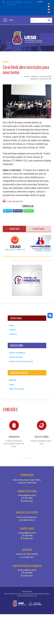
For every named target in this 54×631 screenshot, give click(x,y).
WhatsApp (29, 211)
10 (36, 260)
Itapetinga (12, 380)
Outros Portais (38, 228)
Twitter (8, 211)
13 (44, 260)
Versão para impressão (14, 201)
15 (50, 260)
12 (42, 260)
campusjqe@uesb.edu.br (27, 533)
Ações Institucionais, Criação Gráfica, (27, 480)
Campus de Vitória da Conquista (21, 361)
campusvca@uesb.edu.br (27, 570)
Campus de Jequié (16, 357)
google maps (28, 501)
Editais (11, 325)
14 (47, 260)
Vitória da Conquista (16, 389)
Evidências (13, 334)
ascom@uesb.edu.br (27, 520)
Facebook (18, 211)
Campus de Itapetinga (17, 353)
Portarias (12, 330)
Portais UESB (14, 228)
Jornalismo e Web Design (26, 483)
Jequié (11, 384)
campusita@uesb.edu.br (27, 495)
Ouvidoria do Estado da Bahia (27, 554)
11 (39, 260)
